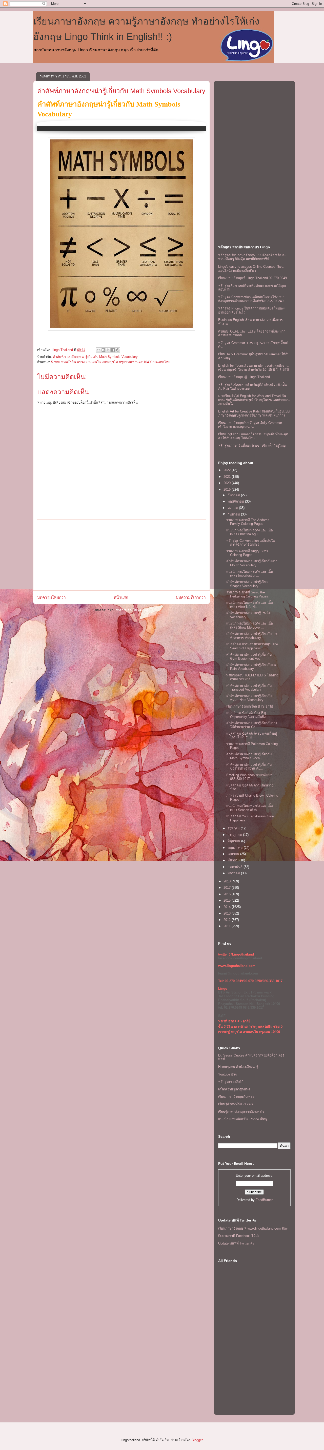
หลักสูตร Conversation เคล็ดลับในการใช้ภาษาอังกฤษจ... (250, 543)
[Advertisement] (121, 555)
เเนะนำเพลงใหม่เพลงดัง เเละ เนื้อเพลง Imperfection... (249, 573)
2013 (228, 913)
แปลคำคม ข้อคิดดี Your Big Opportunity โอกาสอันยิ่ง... (247, 715)
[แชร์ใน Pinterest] (117, 350)
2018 (228, 881)
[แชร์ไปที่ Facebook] (112, 350)
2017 (228, 887)
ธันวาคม (234, 495)
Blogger (197, 1440)
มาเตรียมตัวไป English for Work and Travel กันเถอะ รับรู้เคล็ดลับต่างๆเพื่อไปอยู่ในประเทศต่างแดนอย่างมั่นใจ (254, 400)
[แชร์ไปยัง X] (108, 350)
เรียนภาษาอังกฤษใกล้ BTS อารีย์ (249, 706)
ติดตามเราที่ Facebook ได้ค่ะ (238, 1236)
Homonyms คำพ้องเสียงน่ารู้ (238, 1067)
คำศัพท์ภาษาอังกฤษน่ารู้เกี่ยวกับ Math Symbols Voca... (249, 756)
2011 (228, 926)
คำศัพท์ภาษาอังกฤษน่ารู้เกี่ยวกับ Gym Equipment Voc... (249, 656)
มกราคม (234, 873)
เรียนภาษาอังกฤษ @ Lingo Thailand (244, 377)
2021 (228, 477)
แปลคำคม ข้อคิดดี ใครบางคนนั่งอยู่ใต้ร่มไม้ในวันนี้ (251, 735)
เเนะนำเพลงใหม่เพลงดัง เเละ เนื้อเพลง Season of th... (249, 808)
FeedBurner (264, 1200)
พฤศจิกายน (236, 501)
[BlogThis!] (103, 350)
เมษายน (234, 854)
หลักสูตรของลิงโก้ (231, 1082)
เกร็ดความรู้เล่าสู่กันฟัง (234, 1089)
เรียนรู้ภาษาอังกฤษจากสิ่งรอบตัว (241, 1112)
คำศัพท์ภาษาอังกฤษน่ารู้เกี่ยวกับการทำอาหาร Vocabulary (251, 636)
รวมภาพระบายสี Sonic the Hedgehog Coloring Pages (247, 594)
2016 (228, 894)
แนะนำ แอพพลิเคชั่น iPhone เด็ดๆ (242, 1119)
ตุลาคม (233, 508)
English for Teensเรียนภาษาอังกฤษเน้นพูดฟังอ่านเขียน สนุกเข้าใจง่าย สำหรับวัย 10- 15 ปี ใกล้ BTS (253, 367)
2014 (228, 907)
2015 (228, 900)
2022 (228, 470)
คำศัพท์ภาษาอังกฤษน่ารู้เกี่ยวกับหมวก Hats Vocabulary (249, 698)
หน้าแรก (121, 597)
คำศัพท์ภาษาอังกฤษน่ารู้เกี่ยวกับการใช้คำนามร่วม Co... (251, 725)
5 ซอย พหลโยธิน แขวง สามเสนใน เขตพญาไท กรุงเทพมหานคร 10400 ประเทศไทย (110, 362)
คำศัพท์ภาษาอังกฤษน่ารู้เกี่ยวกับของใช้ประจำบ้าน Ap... (249, 767)
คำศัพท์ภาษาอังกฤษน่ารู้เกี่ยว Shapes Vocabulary (247, 584)
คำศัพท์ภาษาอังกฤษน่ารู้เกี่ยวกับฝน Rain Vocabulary (251, 667)
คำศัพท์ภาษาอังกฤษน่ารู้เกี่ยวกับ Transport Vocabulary (249, 688)
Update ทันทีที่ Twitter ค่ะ (236, 1243)
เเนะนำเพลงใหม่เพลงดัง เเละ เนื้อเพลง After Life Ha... (249, 605)
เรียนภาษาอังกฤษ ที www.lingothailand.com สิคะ (253, 1228)
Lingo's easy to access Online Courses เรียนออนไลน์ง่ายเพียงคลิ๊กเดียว (251, 269)
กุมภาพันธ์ (236, 867)
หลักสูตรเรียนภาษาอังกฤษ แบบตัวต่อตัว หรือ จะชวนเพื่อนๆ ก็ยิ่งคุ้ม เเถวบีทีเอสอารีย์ (252, 257)
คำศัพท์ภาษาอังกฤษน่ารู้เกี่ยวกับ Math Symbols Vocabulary (121, 91)
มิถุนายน (234, 841)
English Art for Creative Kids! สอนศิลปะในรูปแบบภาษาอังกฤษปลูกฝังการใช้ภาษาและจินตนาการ (254, 413)
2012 (228, 920)
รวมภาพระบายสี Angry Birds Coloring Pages (247, 553)
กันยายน (234, 514)
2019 (228, 489)
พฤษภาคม (236, 848)
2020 (228, 483)
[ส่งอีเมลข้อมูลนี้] (98, 350)
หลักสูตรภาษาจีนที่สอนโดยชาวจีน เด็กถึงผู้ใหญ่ (252, 445)
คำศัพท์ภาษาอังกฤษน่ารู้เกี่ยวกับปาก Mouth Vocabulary (251, 563)
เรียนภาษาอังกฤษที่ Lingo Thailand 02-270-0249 (252, 278)
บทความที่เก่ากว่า (191, 597)
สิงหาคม (234, 828)
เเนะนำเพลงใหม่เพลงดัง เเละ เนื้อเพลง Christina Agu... (249, 532)
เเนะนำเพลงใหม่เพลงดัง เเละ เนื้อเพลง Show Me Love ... (249, 625)
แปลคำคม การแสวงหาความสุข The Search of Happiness (252, 646)
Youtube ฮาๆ (227, 1074)
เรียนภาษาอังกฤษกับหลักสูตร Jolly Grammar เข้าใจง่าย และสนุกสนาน (250, 425)
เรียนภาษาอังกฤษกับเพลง (236, 1097)
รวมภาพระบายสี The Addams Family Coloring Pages (247, 522)
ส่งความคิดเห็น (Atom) (132, 610)
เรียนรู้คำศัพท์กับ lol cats (235, 1104)
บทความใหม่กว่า (51, 597)
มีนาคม (233, 860)
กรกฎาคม (235, 835)
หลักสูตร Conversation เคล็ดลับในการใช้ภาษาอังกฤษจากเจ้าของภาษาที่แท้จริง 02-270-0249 (251, 299)
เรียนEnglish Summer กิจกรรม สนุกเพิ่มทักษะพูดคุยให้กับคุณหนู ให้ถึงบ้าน (253, 436)
